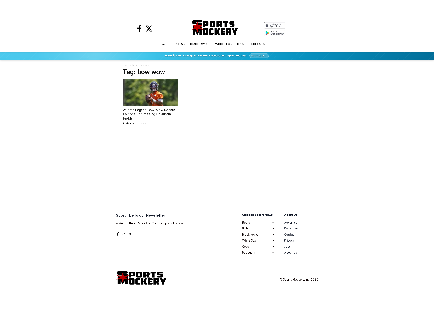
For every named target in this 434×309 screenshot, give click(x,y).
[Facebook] (139, 29)
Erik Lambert (129, 123)
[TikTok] (123, 234)
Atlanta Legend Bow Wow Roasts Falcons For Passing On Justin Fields (149, 114)
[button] (274, 44)
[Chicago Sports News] (214, 27)
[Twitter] (148, 29)
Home (126, 65)
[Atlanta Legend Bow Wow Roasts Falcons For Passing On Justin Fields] (151, 92)
